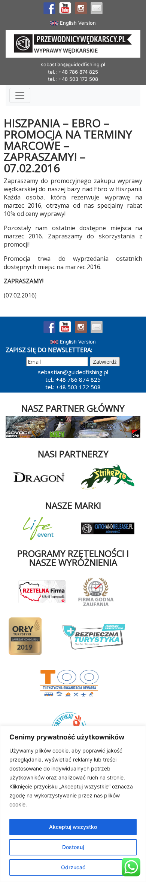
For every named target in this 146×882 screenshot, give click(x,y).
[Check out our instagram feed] (81, 8)
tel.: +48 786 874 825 (73, 72)
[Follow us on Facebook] (49, 8)
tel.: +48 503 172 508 (73, 79)
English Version (77, 23)
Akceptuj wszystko (73, 827)
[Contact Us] (97, 8)
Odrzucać (73, 867)
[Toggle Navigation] (19, 95)
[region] (73, 804)
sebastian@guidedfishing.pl (73, 64)
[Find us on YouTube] (65, 8)
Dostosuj (73, 847)
